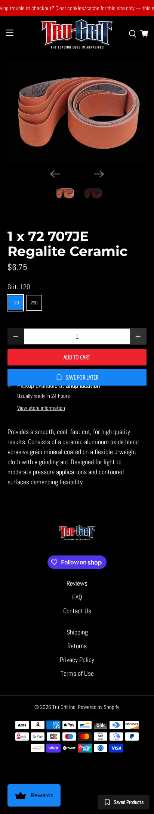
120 (15, 303)
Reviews (77, 583)
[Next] (99, 174)
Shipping (77, 632)
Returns (77, 646)
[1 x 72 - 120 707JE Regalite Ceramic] (76, 111)
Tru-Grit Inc (64, 706)
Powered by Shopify (98, 706)
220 (34, 303)
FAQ (77, 597)
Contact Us (77, 610)
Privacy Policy (77, 659)
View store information (41, 408)
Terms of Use (77, 673)
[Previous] (55, 174)
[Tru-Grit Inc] (77, 34)
